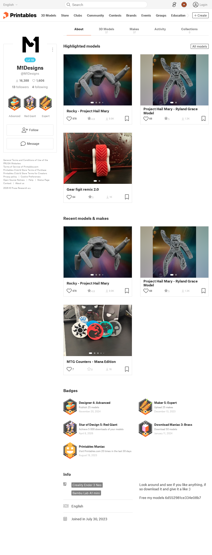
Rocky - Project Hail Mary (88, 111)
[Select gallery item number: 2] (96, 102)
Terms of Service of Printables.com (20, 166)
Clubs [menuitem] (78, 15)
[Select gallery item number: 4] (103, 102)
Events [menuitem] (146, 15)
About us (19, 183)
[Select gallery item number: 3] (99, 102)
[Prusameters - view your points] (184, 4)
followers (20, 87)
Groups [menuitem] (161, 15)
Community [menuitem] (95, 15)
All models (199, 46)
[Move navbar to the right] (187, 15)
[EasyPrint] (174, 4)
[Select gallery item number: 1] (92, 102)
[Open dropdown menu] (52, 48)
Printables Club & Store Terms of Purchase (24, 170)
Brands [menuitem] (131, 15)
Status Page (43, 179)
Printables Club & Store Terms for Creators (25, 173)
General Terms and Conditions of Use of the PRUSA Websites (25, 162)
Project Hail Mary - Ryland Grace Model (170, 111)
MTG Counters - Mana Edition (91, 362)
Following (40, 87)
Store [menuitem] (65, 15)
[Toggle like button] (69, 118)
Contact (7, 183)
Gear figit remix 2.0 (83, 189)
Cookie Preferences (31, 176)
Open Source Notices (14, 179)
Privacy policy (10, 176)
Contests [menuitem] (115, 15)
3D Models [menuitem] (48, 15)
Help (31, 179)
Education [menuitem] (178, 15)
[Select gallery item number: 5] (104, 353)
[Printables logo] (19, 15)
